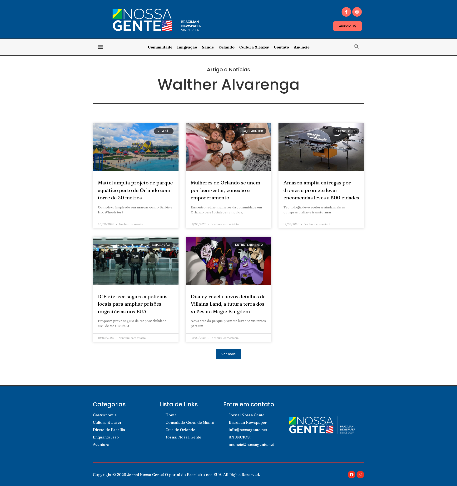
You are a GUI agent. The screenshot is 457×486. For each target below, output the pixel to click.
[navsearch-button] (359, 47)
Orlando (226, 47)
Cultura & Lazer (254, 47)
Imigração (187, 47)
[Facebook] (351, 474)
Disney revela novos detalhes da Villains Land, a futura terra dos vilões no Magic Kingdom (228, 303)
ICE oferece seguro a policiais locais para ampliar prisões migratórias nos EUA (133, 303)
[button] (228, 354)
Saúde (208, 47)
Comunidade (160, 47)
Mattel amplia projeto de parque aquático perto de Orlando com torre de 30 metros (135, 190)
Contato (281, 47)
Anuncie (301, 47)
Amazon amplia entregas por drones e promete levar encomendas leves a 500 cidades (321, 190)
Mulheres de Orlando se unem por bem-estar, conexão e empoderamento (225, 190)
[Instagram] (357, 12)
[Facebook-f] (346, 12)
